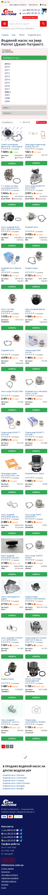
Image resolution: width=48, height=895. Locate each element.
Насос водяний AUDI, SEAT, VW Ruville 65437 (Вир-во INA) (11, 228)
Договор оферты (8, 881)
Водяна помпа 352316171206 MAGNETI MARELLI (35, 598)
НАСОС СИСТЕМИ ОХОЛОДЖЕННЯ (33, 680)
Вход (43, 4)
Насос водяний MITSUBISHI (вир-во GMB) (9, 516)
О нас (3, 887)
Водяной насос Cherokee (13, 775)
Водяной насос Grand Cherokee (16, 783)
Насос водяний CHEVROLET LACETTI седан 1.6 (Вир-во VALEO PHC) (11, 721)
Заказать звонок (8, 859)
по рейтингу (7, 122)
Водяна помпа (31, 268)
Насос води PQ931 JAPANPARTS (33, 516)
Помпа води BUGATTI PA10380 (34, 433)
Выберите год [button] (11, 57)
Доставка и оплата (18, 4)
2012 (7, 73)
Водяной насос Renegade (14, 786)
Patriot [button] (7, 113)
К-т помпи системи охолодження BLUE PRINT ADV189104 (9, 187)
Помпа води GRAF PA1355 (33, 351)
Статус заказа (7, 868)
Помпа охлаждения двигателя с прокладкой (11, 145)
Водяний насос (31, 227)
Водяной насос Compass (13, 780)
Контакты (33, 4)
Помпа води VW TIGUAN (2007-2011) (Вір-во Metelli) (35, 639)
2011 (7, 69)
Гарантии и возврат (10, 878)
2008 (7, 98)
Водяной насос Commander (15, 778)
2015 (7, 82)
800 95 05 (30, 9)
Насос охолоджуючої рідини (10, 598)
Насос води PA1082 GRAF (12, 391)
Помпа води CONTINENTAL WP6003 (35, 721)
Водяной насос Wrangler (13, 788)
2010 (7, 66)
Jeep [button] (5, 107)
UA (4, 2)
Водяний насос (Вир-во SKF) (11, 269)
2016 (7, 85)
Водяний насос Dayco (34, 473)
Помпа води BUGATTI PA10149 (10, 433)
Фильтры (42, 122)
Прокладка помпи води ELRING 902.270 (35, 145)
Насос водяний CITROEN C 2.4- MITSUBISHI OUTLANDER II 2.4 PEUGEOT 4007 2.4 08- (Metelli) (12, 639)
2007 (7, 94)
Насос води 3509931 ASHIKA (34, 557)
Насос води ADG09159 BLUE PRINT (35, 187)
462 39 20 (30, 13)
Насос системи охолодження (7, 310)
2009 (7, 101)
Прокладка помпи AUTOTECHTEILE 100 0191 (10, 474)
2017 (7, 89)
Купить (12, 163)
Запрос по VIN (8, 862)
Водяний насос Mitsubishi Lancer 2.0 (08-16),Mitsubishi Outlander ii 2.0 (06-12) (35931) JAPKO (36, 392)
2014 (7, 79)
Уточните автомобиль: (8, 51)
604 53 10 (10, 837)
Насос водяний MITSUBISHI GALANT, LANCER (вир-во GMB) (10, 557)
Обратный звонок (30, 17)
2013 (7, 76)
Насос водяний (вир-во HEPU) (35, 310)
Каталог (4, 884)
